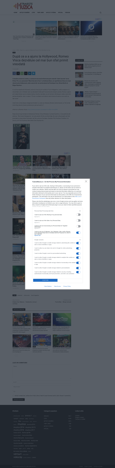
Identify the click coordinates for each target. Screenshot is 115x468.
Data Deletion (48, 286)
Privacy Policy (67, 286)
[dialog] (57, 234)
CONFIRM (45, 280)
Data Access (57, 286)
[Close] (86, 182)
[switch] (78, 214)
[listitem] (57, 211)
